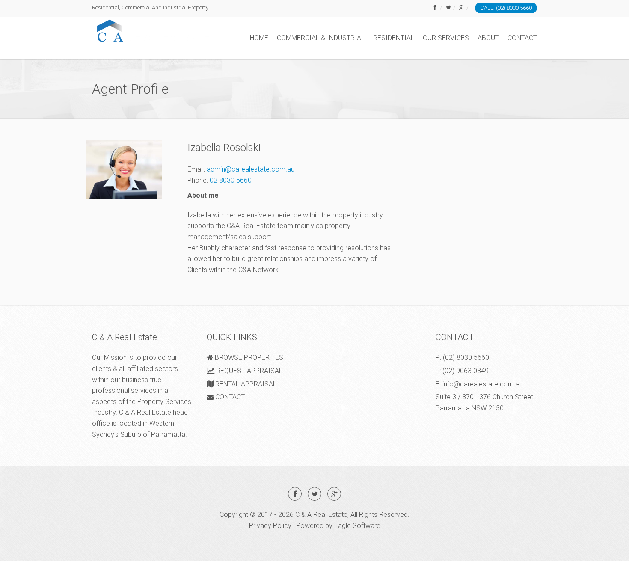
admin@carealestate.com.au (250, 169)
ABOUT (488, 38)
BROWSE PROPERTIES (248, 357)
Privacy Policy (270, 526)
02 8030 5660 (231, 180)
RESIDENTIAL (393, 38)
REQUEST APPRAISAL (248, 371)
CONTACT (522, 38)
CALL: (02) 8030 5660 (506, 8)
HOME (259, 38)
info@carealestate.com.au (482, 384)
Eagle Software (357, 526)
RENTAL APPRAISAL (245, 384)
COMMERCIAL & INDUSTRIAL (321, 38)
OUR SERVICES (446, 38)
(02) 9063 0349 (465, 371)
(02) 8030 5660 (466, 357)
